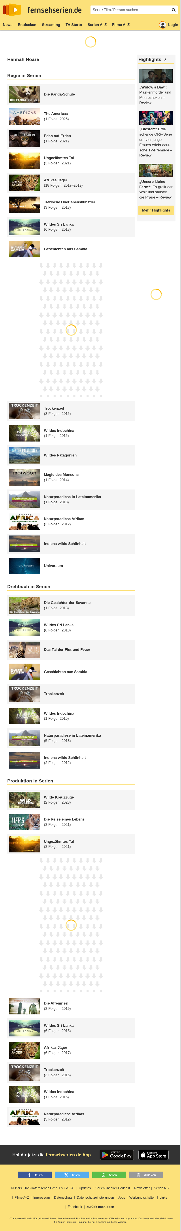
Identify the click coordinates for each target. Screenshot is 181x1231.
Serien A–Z (97, 25)
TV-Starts (74, 25)
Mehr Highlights (156, 210)
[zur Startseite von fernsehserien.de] (12, 10)
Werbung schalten (142, 1197)
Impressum (41, 1197)
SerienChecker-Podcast (112, 1188)
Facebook (75, 1207)
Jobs (121, 1197)
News (7, 25)
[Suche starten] (174, 10)
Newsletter (142, 1188)
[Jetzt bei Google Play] (117, 1155)
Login (173, 25)
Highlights (149, 59)
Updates (85, 1188)
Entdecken (27, 25)
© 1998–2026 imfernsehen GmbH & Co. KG (43, 1188)
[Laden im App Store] (153, 1155)
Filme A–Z (121, 25)
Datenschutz (63, 1197)
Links (163, 1197)
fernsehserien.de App (68, 1154)
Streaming (51, 25)
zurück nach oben (100, 1207)
